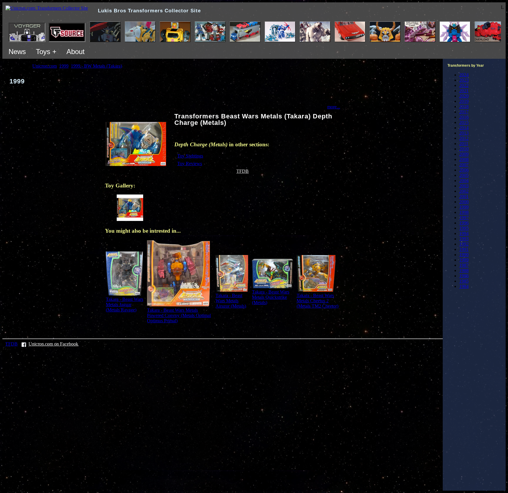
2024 (464, 74)
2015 (464, 122)
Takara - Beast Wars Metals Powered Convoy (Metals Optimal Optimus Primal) (179, 315)
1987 (464, 265)
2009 (464, 154)
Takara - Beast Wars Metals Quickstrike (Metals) (270, 297)
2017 (464, 111)
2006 (464, 169)
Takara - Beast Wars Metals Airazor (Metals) (230, 300)
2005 (464, 175)
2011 (463, 143)
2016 (464, 117)
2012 (464, 138)
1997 (464, 217)
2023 (464, 80)
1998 (464, 212)
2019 (464, 101)
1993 (464, 238)
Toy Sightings (190, 155)
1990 (464, 254)
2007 (464, 164)
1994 (464, 233)
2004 (464, 180)
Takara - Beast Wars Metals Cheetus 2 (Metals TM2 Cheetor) (317, 300)
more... (333, 106)
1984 (464, 286)
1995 (464, 228)
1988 (464, 270)
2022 (464, 85)
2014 (464, 127)
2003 (464, 185)
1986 (464, 275)
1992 (464, 244)
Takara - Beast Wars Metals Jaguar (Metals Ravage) (124, 304)
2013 (464, 132)
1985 (464, 281)
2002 (464, 191)
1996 (464, 222)
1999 (464, 206)
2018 (464, 106)
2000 (464, 201)
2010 (464, 148)
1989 (464, 259)
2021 (464, 90)
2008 (464, 159)
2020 (464, 95)
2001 (464, 196)
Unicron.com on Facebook (53, 343)
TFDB (242, 171)
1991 (464, 249)
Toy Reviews (189, 163)
